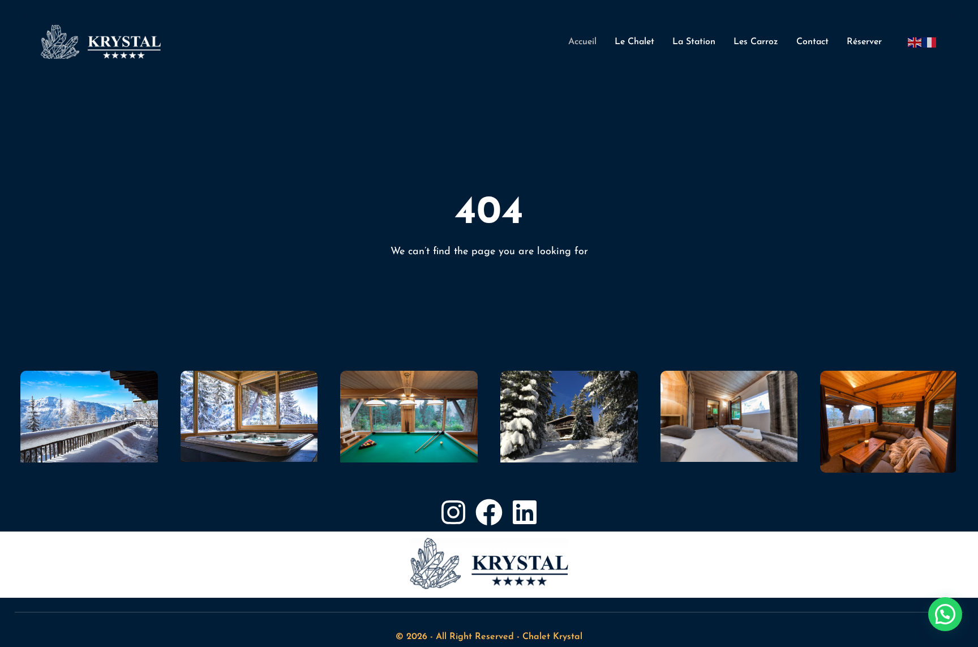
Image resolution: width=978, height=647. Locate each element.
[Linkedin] (524, 512)
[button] (945, 614)
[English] (915, 41)
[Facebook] (489, 512)
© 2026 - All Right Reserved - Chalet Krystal (489, 636)
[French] (930, 41)
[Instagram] (453, 512)
